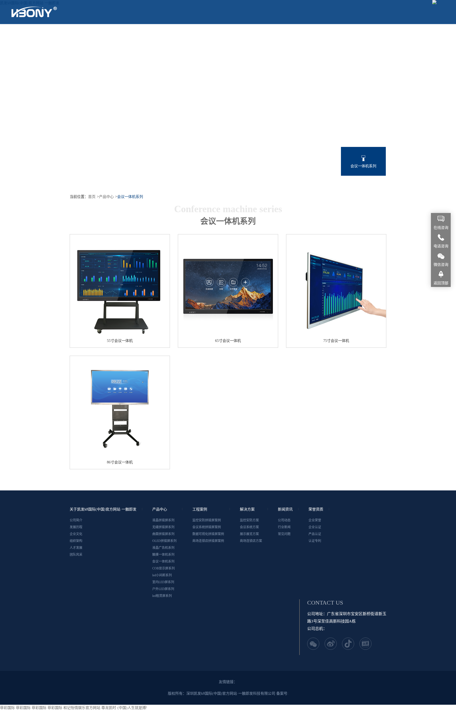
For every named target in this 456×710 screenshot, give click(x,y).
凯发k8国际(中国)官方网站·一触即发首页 (55, 36)
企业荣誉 (314, 520)
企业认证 (314, 527)
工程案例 (233, 36)
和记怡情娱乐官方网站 (81, 708)
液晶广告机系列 (273, 166)
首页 (92, 197)
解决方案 (265, 36)
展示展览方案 (249, 534)
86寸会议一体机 (120, 462)
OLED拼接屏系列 (228, 166)
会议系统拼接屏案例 (206, 527)
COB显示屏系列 (163, 568)
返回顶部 (441, 283)
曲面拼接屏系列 (183, 166)
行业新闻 (284, 527)
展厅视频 (328, 36)
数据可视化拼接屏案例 (208, 534)
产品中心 (202, 36)
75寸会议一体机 (336, 341)
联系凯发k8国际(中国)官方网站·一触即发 (55, 59)
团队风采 (76, 554)
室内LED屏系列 (228, 188)
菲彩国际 (7, 708)
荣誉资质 (360, 36)
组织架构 (76, 541)
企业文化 (76, 534)
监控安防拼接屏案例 (206, 520)
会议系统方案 (249, 527)
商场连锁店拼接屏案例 (208, 541)
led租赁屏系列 (318, 188)
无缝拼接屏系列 (138, 166)
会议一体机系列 (363, 166)
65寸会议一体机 (228, 341)
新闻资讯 (297, 36)
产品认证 (314, 534)
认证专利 (314, 541)
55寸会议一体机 (120, 341)
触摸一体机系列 (318, 166)
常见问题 (284, 534)
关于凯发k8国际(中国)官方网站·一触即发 (142, 36)
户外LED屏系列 (273, 188)
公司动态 (284, 520)
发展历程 (76, 527)
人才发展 (76, 548)
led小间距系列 (183, 188)
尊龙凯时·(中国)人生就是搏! (124, 708)
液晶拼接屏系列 (93, 166)
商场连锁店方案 (251, 541)
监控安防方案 (249, 520)
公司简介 (76, 520)
